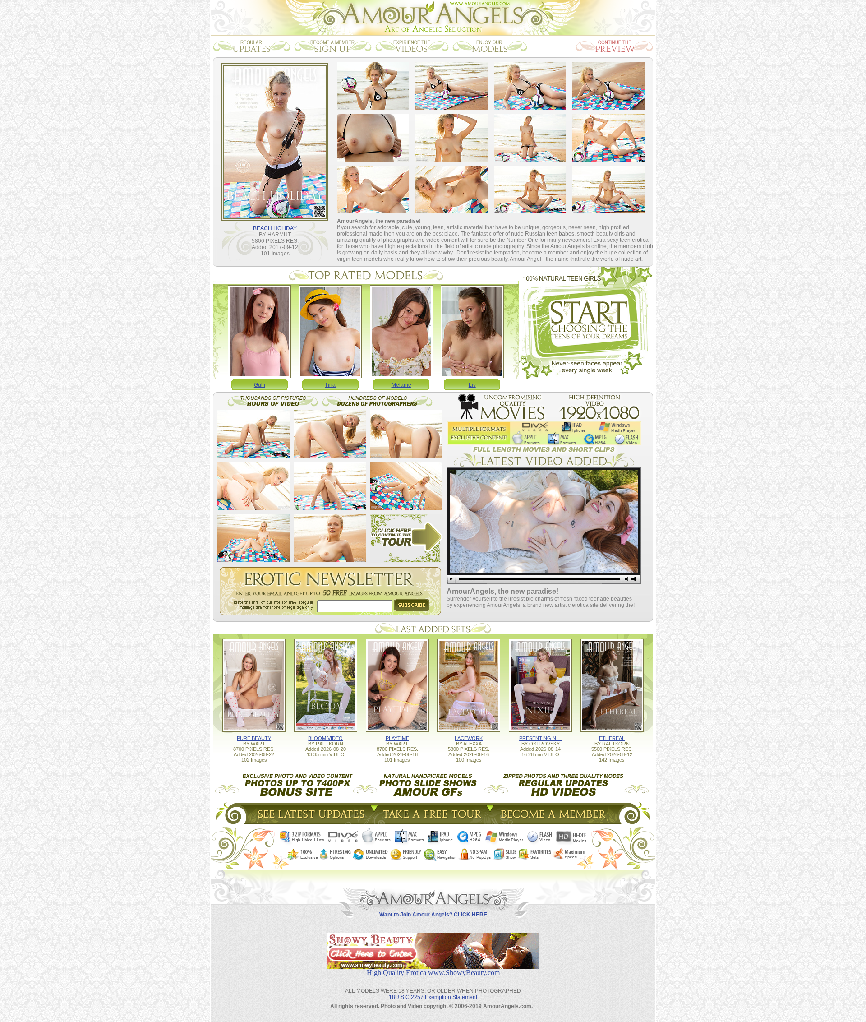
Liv (472, 385)
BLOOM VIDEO (325, 738)
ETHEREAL (612, 738)
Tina (330, 385)
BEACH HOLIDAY (275, 228)
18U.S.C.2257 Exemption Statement (433, 997)
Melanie (401, 385)
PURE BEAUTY (254, 738)
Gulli (259, 385)
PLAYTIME (397, 738)
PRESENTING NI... (540, 738)
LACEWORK (469, 738)
